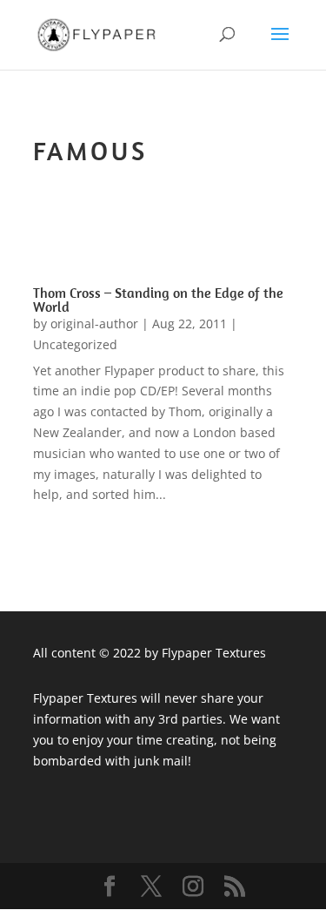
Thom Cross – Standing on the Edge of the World (158, 299)
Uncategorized (75, 344)
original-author (94, 323)
